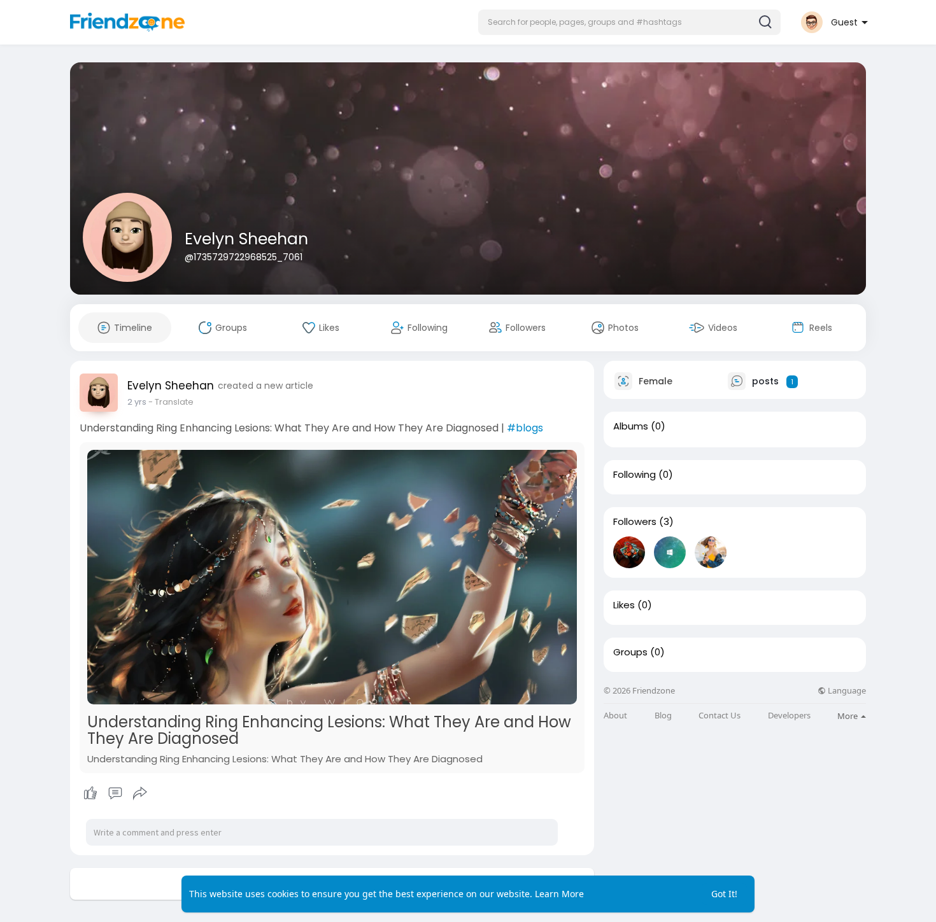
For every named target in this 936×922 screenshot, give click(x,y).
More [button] (848, 716)
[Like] (115, 793)
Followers (634, 522)
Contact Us (719, 715)
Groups (630, 652)
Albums (630, 426)
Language (846, 691)
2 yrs (136, 402)
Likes (624, 605)
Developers (789, 715)
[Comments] (115, 793)
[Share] (140, 793)
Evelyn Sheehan (246, 239)
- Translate (171, 402)
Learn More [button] (559, 894)
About (615, 715)
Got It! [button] (724, 894)
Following (634, 475)
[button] (629, 22)
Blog (663, 715)
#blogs (525, 428)
